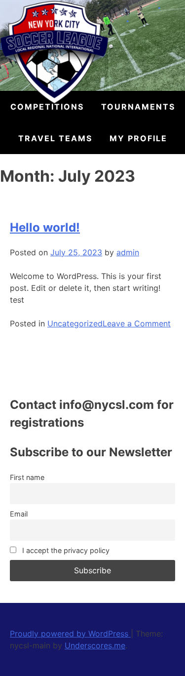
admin (127, 252)
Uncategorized (75, 323)
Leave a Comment (137, 323)
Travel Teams (55, 138)
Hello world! (45, 227)
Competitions (47, 107)
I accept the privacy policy (65, 550)
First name (27, 477)
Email (19, 514)
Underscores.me (95, 645)
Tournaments (138, 107)
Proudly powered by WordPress (70, 633)
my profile (138, 138)
